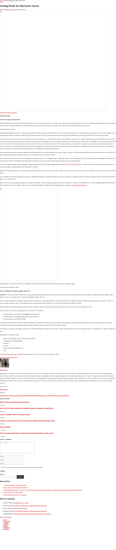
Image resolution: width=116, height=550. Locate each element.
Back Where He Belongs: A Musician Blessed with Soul (30, 511)
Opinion (6, 523)
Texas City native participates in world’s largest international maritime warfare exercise (26, 433)
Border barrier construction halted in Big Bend (14, 402)
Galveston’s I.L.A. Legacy (21, 503)
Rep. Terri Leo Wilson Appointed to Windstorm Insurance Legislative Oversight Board (26, 408)
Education (7, 527)
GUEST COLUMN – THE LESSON (13, 492)
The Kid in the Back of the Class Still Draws (15, 485)
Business (6, 529)
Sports (6, 526)
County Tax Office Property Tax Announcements (15, 414)
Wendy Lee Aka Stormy (20, 508)
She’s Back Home (5, 427)
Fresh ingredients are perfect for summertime (15, 495)
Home (1, 0)
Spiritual (6, 524)
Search (2, 474)
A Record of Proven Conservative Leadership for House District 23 (27, 505)
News (4, 0)
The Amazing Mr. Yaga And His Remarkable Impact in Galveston (32, 514)
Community (7, 521)
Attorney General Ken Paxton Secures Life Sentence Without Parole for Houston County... (28, 421)
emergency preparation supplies (13, 354)
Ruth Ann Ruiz (9, 9)
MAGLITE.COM (72, 164)
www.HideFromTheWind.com (79, 185)
